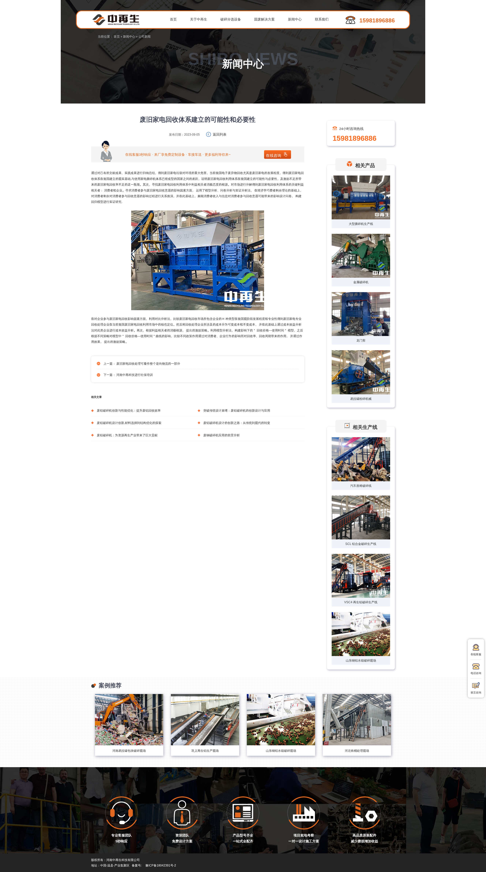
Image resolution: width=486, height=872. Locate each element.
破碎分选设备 (230, 19)
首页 (173, 19)
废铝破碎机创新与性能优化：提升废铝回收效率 (129, 410)
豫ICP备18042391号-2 (160, 865)
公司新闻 (144, 36)
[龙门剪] (361, 314)
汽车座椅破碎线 (361, 485)
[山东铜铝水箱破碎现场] (281, 719)
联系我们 (322, 19)
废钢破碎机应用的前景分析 (221, 435)
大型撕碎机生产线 (361, 223)
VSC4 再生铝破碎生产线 (360, 602)
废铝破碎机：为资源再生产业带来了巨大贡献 (127, 435)
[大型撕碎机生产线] (361, 198)
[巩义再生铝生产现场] (205, 719)
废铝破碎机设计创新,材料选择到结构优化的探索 (129, 423)
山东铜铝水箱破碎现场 (361, 660)
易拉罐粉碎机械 (361, 398)
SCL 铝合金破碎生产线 (360, 544)
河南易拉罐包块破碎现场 (129, 750)
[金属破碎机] (361, 256)
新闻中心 (295, 19)
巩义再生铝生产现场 (205, 750)
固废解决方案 (264, 19)
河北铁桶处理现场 (357, 750)
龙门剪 (360, 340)
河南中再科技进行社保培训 (134, 374)
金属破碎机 (360, 282)
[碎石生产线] (361, 460)
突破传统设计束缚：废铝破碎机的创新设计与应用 (236, 410)
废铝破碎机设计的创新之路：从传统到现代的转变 (236, 423)
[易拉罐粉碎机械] (361, 373)
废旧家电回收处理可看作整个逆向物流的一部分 (148, 363)
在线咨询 (273, 155)
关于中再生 (198, 19)
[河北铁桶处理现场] (357, 719)
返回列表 (219, 134)
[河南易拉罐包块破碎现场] (129, 719)
